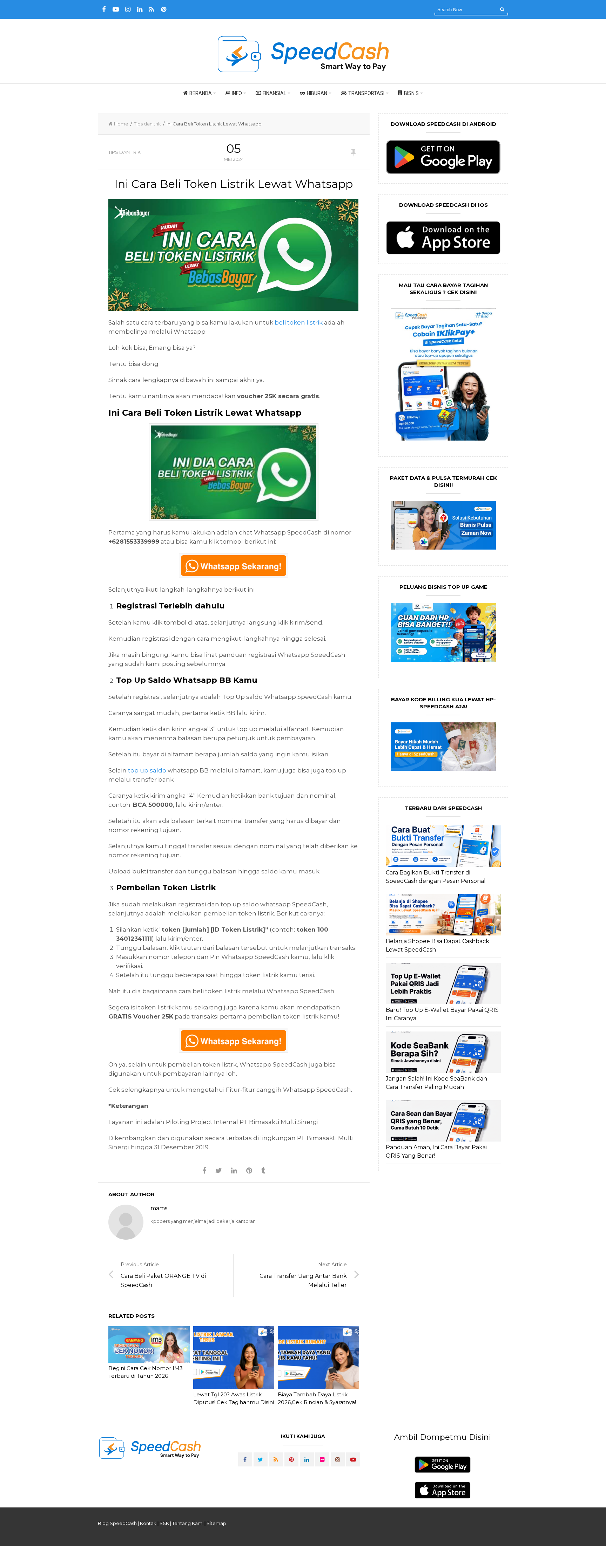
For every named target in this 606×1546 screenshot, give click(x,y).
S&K (164, 1523)
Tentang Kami (187, 1523)
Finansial (274, 93)
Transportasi (366, 93)
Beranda (200, 93)
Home (121, 124)
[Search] (502, 9)
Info (237, 93)
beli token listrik (299, 322)
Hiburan (317, 93)
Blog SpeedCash (117, 1523)
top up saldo (147, 770)
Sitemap (216, 1523)
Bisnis (411, 93)
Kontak (148, 1523)
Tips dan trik (147, 124)
